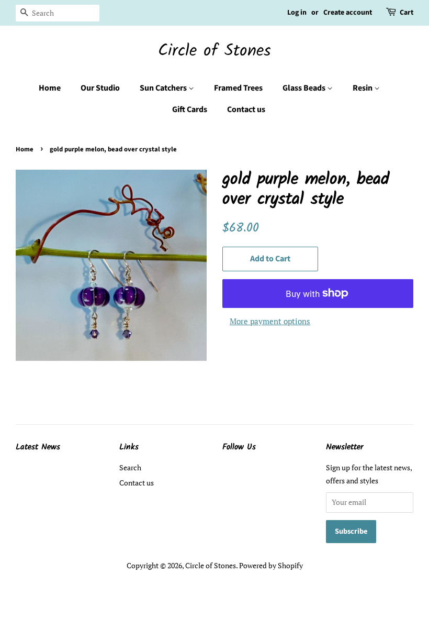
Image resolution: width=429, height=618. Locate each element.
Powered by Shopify (271, 565)
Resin (363, 88)
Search (130, 467)
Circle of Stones (214, 51)
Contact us (246, 109)
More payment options (270, 321)
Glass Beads (305, 88)
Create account (347, 12)
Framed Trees (238, 88)
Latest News (38, 447)
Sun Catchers (164, 88)
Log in (297, 12)
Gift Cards (189, 109)
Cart (406, 12)
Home (50, 88)
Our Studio (100, 88)
